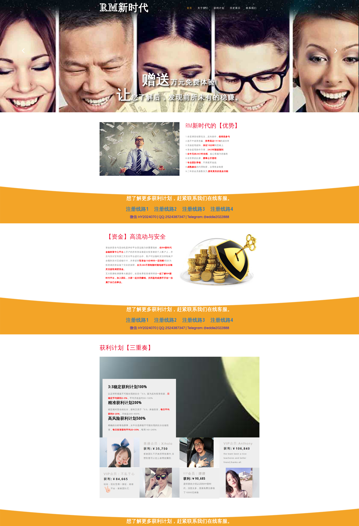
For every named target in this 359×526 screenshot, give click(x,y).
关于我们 (203, 8)
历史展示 (235, 8)
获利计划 (219, 8)
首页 (189, 8)
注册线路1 (137, 209)
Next (335, 50)
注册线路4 (221, 209)
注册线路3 (193, 209)
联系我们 (251, 8)
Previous (23, 50)
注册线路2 (165, 209)
